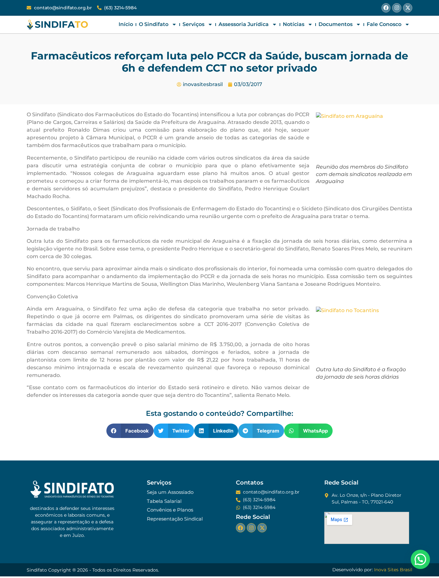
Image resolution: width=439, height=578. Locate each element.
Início (126, 24)
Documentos (335, 24)
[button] (130, 431)
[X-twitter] (407, 8)
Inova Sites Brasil (393, 570)
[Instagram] (396, 8)
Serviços (193, 24)
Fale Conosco (384, 24)
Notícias (293, 24)
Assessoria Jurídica (244, 24)
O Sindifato (153, 24)
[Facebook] (386, 8)
